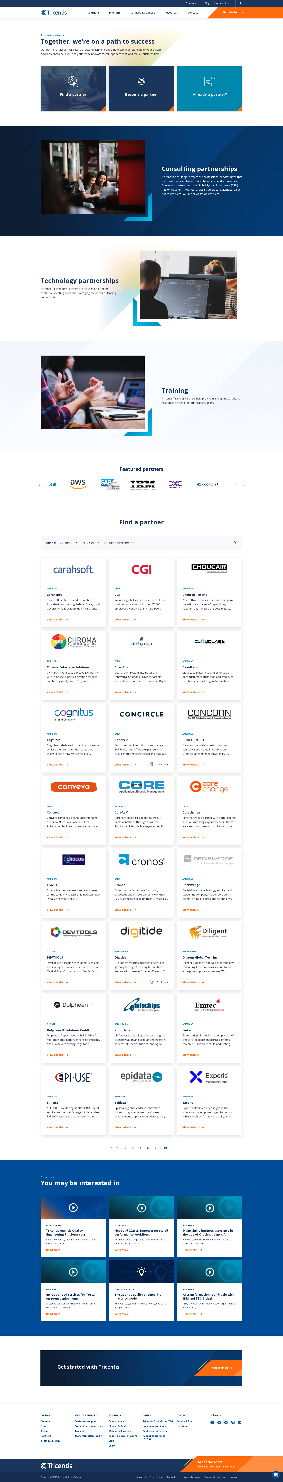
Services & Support (142, 12)
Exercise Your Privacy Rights (150, 1477)
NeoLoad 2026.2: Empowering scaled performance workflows (141, 1232)
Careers (45, 1421)
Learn (112, 1445)
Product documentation (89, 1426)
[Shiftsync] (233, 1423)
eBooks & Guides (118, 1426)
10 (165, 1148)
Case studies (116, 1421)
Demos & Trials (186, 1421)
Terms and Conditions (215, 1477)
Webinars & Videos (120, 1431)
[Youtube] (240, 1423)
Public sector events (155, 1431)
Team (44, 1431)
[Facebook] (219, 1423)
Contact (193, 12)
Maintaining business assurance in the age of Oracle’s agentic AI (208, 1232)
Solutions (93, 12)
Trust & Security (50, 1441)
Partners (46, 1436)
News (44, 1426)
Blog (207, 3)
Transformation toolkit (88, 1436)
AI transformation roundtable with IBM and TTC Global (208, 1296)
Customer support (85, 1421)
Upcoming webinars (154, 1426)
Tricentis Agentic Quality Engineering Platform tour (65, 1232)
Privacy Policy (173, 1477)
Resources (171, 12)
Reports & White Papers (123, 1436)
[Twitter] (212, 1423)
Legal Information (192, 1477)
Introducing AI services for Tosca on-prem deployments (70, 1296)
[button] (39, 485)
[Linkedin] (226, 1423)
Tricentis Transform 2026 (158, 1421)
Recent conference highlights (154, 1437)
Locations (182, 1426)
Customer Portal (223, 3)
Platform (115, 12)
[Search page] (240, 3)
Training (80, 1431)
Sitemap (233, 1477)
